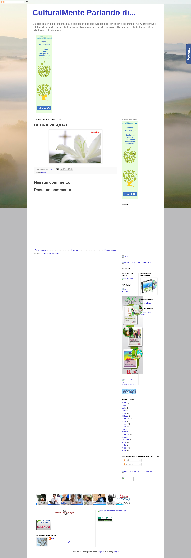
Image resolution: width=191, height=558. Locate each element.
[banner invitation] (132, 374)
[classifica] (129, 393)
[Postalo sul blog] (64, 169)
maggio (124, 405)
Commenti (129, 464)
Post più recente (40, 250)
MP (52, 538)
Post (127, 460)
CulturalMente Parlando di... (84, 12)
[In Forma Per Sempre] (145, 303)
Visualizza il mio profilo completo (60, 542)
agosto (124, 421)
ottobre (124, 437)
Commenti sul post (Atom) (50, 254)
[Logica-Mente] (128, 279)
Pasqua (43, 172)
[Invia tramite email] (61, 169)
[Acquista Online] (129, 384)
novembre (125, 419)
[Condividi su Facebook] (69, 169)
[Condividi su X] (66, 169)
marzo (124, 403)
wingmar (101, 552)
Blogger (116, 552)
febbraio (125, 416)
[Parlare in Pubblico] (129, 291)
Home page (75, 250)
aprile (124, 408)
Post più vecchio (110, 250)
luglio (124, 411)
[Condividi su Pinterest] (71, 169)
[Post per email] (57, 169)
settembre (125, 440)
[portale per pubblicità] (65, 514)
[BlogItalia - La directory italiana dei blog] (137, 471)
